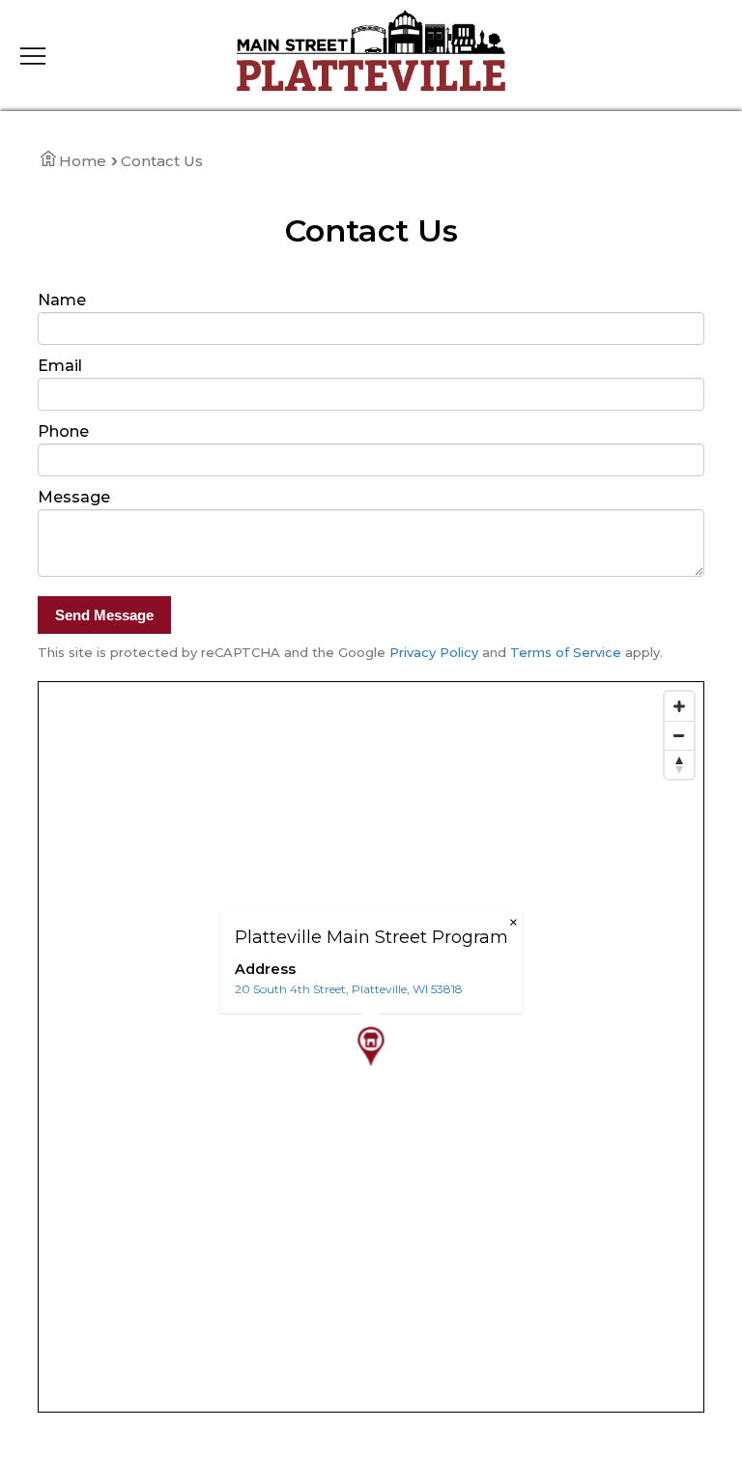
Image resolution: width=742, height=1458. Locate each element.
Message (74, 497)
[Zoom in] (679, 706)
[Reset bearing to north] (679, 764)
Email (60, 366)
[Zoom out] (679, 735)
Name (62, 300)
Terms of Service (565, 652)
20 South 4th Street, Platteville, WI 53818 (349, 989)
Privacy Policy (433, 652)
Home (82, 161)
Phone (63, 431)
